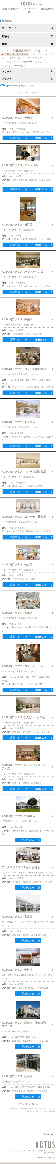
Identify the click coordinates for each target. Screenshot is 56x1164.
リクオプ (51, 1158)
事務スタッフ (42, 50)
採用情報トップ (28, 1111)
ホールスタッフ (12, 58)
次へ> (35, 92)
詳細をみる (41, 138)
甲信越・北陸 (28, 1108)
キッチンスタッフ (42, 54)
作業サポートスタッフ (17, 54)
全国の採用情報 (41, 1111)
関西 (44, 1108)
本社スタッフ (11, 62)
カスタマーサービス (14, 65)
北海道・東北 (18, 1108)
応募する (15, 138)
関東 (36, 1108)
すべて (7, 50)
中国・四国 (51, 1108)
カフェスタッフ (33, 58)
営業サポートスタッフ (35, 62)
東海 (40, 1108)
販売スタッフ (23, 50)
